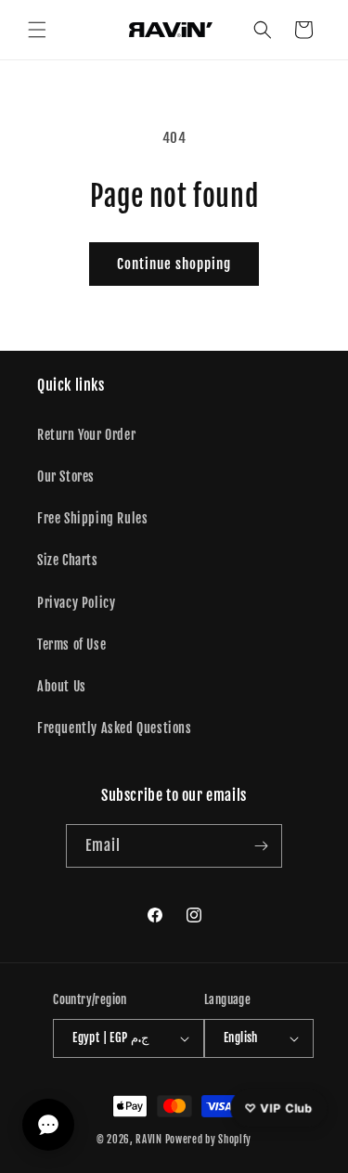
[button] (37, 29)
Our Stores (66, 476)
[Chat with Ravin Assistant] (48, 1125)
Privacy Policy (76, 603)
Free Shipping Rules (92, 518)
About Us (61, 686)
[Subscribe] (260, 846)
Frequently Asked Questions (114, 728)
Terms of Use (71, 644)
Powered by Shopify (208, 1139)
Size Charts (67, 560)
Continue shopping (174, 264)
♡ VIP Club (279, 1108)
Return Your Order (86, 435)
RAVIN (148, 1139)
